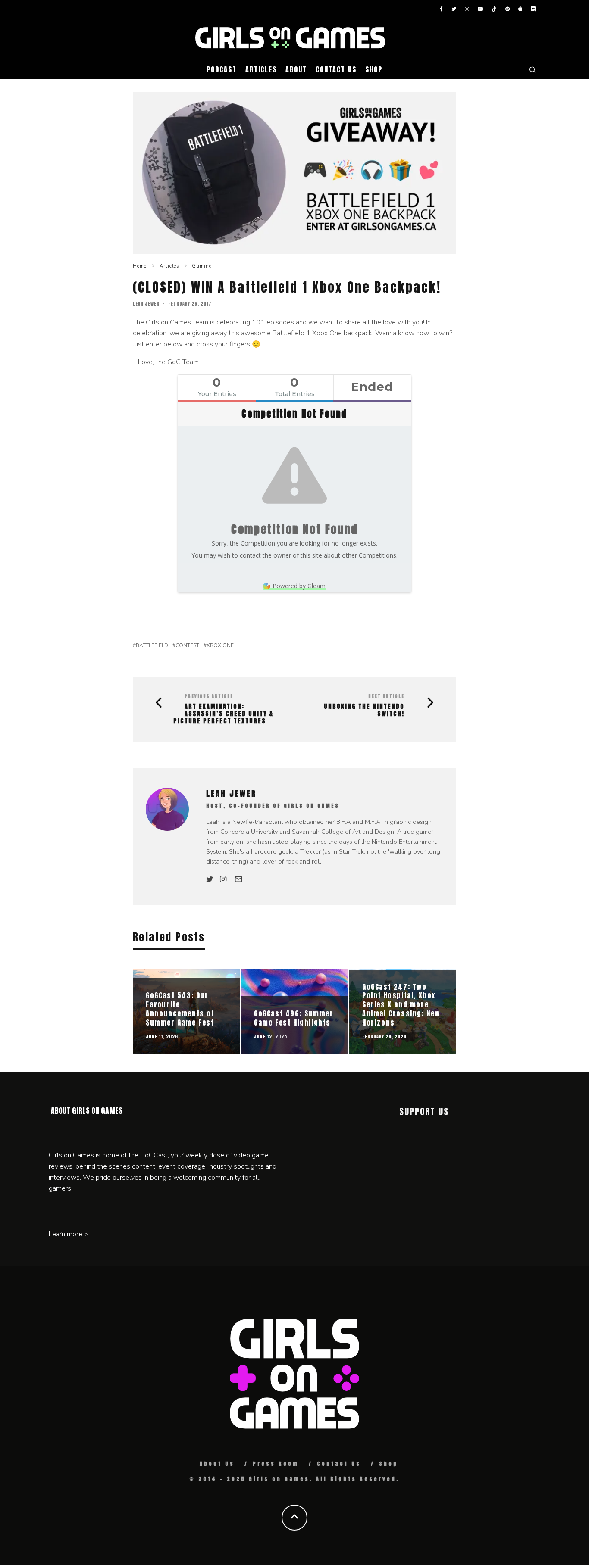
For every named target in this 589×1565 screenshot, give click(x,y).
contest (187, 645)
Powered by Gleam (299, 586)
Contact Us (336, 69)
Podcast (221, 69)
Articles (261, 69)
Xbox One (220, 645)
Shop (373, 69)
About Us (217, 1464)
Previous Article (209, 696)
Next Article (386, 696)
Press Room (276, 1464)
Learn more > (68, 1234)
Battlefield (152, 645)
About (296, 69)
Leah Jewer (146, 303)
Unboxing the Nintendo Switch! (364, 710)
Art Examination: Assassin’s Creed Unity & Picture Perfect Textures (223, 714)
